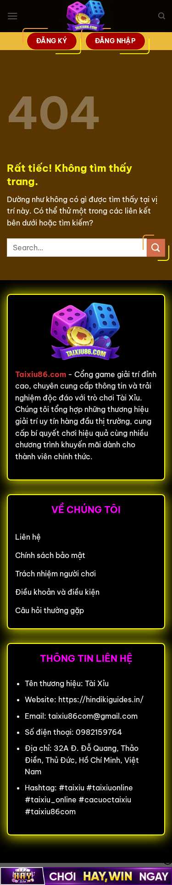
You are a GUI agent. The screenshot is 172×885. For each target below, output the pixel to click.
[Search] (161, 16)
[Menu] (12, 16)
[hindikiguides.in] (86, 16)
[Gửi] (156, 248)
